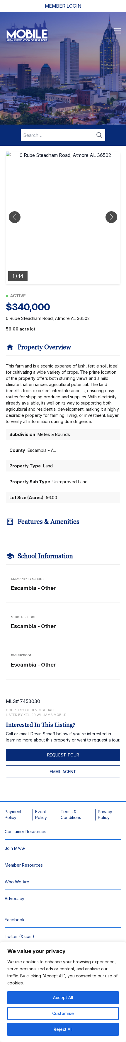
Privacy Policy (105, 814)
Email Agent (63, 771)
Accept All (63, 997)
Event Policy (41, 814)
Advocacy (14, 898)
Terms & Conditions (71, 814)
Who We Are (17, 881)
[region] (63, 992)
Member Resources (24, 865)
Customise (63, 1013)
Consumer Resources (25, 831)
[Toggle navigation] (117, 30)
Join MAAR (15, 848)
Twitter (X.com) (19, 936)
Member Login (63, 6)
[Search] (99, 135)
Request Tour (63, 754)
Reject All (63, 1029)
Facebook (15, 919)
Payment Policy (13, 814)
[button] (111, 217)
